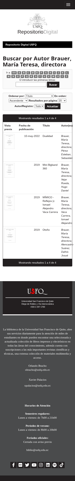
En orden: (60, 96)
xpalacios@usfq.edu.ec (37, 385)
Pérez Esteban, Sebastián (67, 154)
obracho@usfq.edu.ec (37, 369)
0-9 (14, 73)
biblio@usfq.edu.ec (37, 449)
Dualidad (48, 136)
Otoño (46, 229)
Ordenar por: (16, 96)
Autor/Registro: (24, 106)
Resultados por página (43, 100)
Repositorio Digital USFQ (21, 44)
